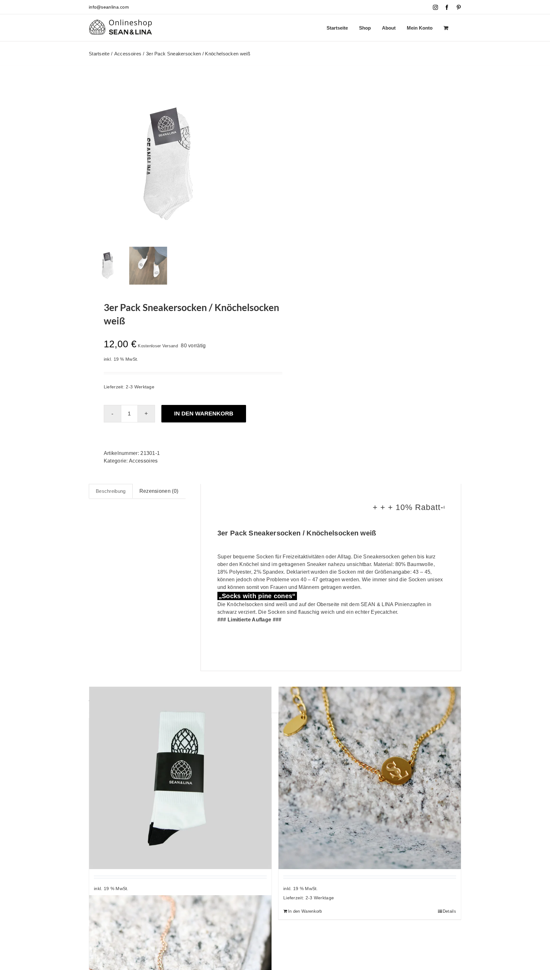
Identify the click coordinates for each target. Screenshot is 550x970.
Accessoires (143, 461)
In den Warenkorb (203, 413)
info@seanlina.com (109, 7)
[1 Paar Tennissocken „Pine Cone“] (180, 778)
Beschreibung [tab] (111, 491)
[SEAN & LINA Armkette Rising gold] (370, 778)
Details (449, 911)
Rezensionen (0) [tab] (159, 491)
